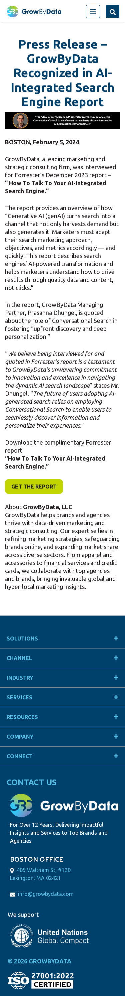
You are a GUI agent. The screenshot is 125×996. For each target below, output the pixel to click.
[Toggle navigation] (93, 11)
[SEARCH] (112, 11)
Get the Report (34, 487)
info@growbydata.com (46, 894)
